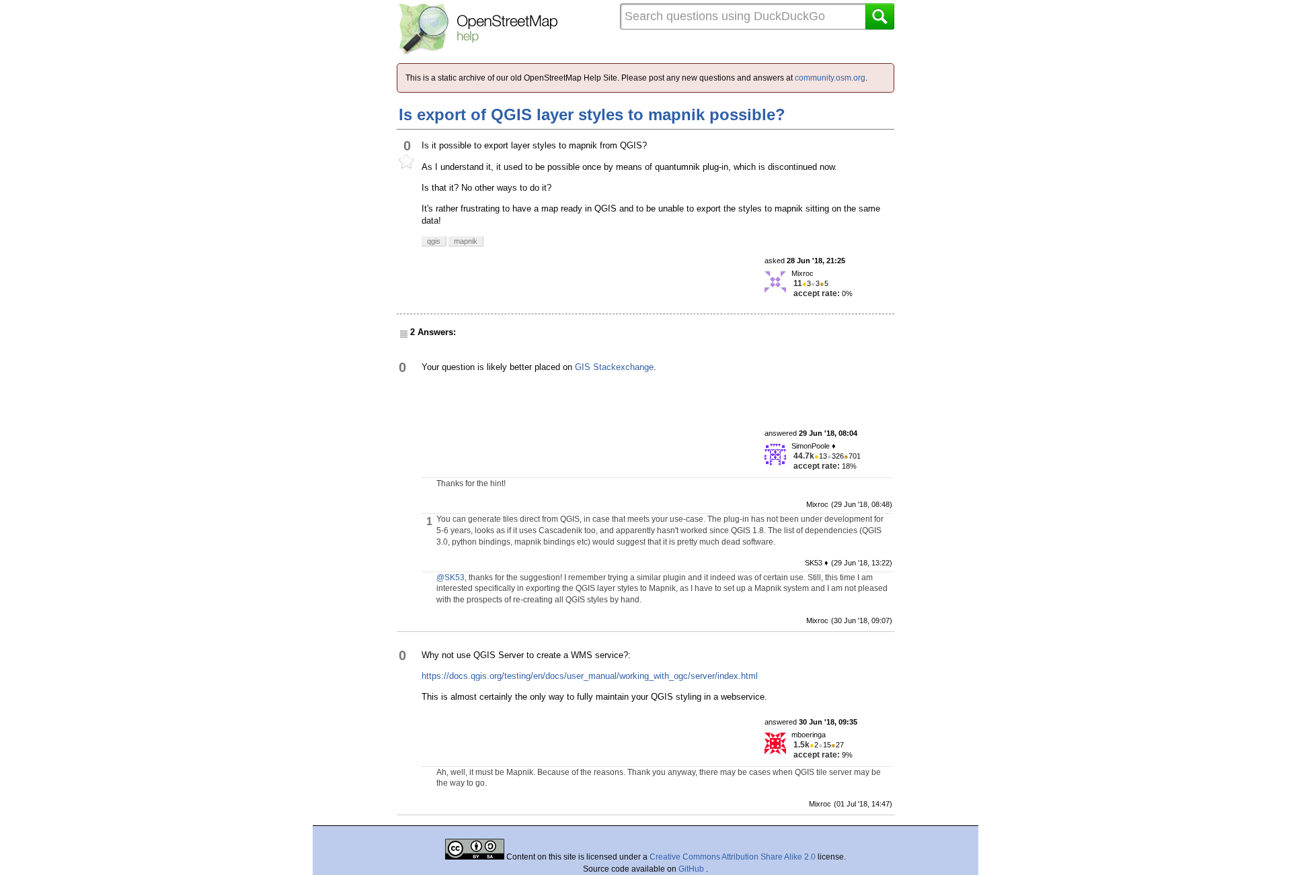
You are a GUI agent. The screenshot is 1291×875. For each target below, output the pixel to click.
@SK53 (450, 577)
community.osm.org (830, 78)
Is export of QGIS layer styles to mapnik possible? (592, 114)
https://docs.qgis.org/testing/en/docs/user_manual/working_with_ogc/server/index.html (590, 676)
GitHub (692, 869)
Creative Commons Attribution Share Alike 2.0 (733, 857)
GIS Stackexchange (614, 367)
